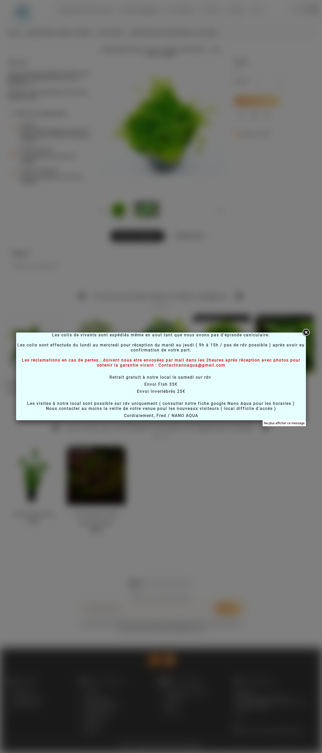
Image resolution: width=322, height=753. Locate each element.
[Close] (305, 332)
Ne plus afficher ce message (284, 423)
